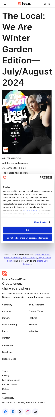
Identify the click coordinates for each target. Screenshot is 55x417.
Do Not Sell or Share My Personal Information (23, 402)
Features (33, 318)
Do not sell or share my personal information (27, 238)
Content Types (36, 311)
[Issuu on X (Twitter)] (20, 411)
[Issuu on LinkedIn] (13, 411)
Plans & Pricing (9, 324)
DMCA (5, 389)
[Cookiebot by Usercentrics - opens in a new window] (40, 177)
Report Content (10, 384)
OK (27, 230)
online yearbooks (12, 257)
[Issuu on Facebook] (5, 411)
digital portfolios (43, 254)
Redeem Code (9, 358)
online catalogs (29, 257)
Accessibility (8, 398)
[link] (47, 3)
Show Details (40, 222)
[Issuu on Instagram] (28, 411)
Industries (33, 331)
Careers (6, 318)
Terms (5, 371)
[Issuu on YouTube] (35, 411)
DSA (4, 393)
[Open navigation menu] (4, 3)
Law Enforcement (11, 380)
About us (6, 311)
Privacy (5, 375)
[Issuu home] (24, 3)
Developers (7, 352)
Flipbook (33, 324)
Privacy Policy (30, 210)
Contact (6, 337)
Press (5, 331)
